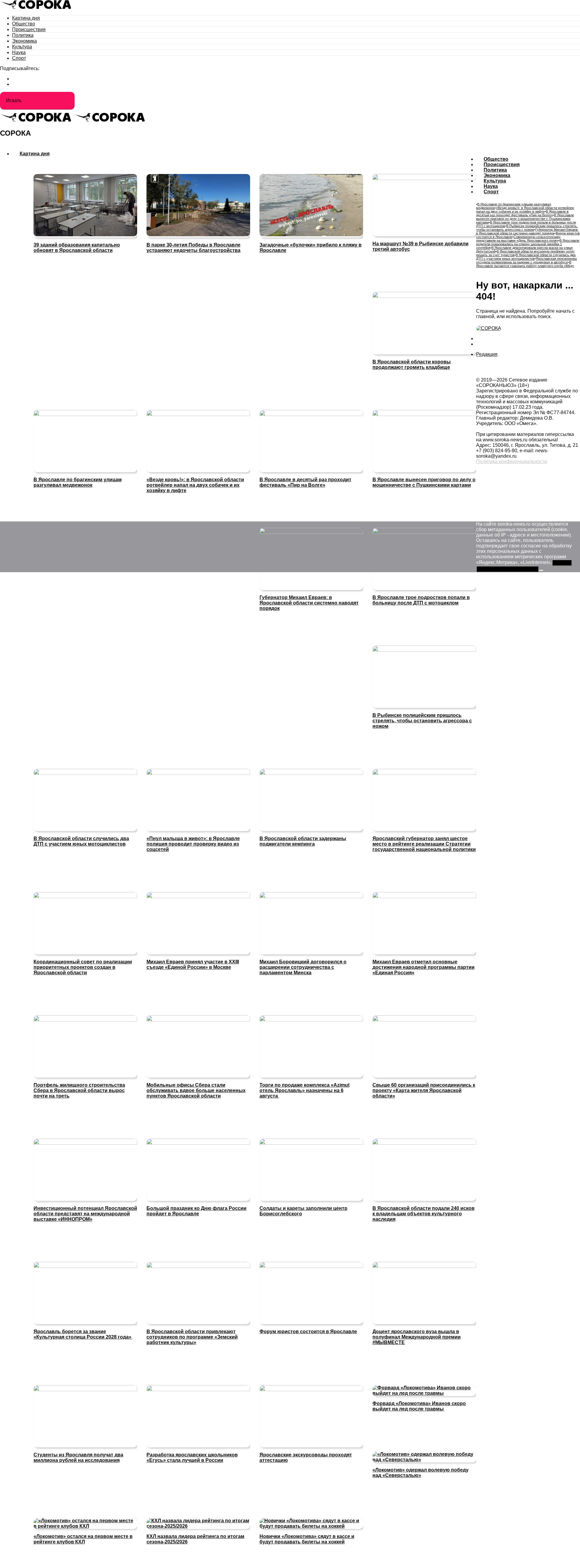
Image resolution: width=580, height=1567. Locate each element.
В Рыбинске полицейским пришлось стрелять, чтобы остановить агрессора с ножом (527, 227)
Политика (23, 35)
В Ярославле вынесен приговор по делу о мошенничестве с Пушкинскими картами (525, 218)
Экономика (24, 41)
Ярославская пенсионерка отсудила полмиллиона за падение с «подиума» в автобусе (526, 260)
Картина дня (26, 18)
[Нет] (541, 570)
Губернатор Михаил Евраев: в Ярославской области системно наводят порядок (527, 231)
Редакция (487, 354)
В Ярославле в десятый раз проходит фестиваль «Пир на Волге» (522, 213)
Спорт (19, 58)
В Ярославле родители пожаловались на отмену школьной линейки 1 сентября (527, 244)
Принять (561, 562)
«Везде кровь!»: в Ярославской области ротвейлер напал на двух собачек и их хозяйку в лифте (525, 209)
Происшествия (29, 29)
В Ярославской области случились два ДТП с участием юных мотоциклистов (525, 256)
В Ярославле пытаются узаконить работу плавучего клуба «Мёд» (525, 264)
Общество (23, 23)
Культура (22, 46)
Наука (19, 52)
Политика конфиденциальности (511, 461)
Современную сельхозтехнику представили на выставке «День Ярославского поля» (518, 238)
